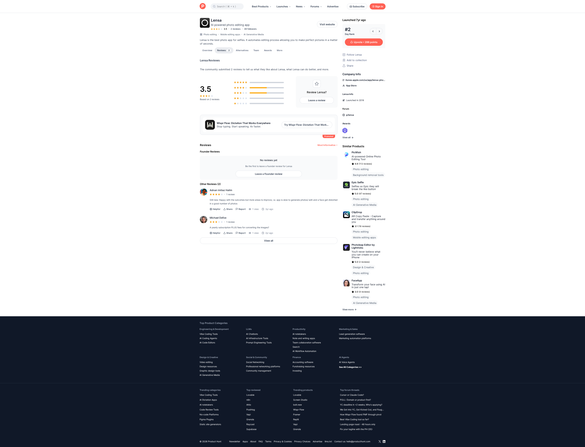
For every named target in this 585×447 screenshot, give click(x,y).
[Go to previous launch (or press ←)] (373, 31)
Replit (296, 419)
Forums (314, 6)
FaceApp (357, 280)
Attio (248, 404)
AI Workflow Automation (304, 351)
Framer (296, 414)
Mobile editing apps (230, 34)
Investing (297, 370)
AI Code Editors (207, 342)
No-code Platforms (209, 414)
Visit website (327, 24)
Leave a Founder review (268, 173)
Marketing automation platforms (355, 338)
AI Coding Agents (208, 338)
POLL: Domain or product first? (355, 399)
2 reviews (236, 29)
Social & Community (256, 357)
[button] (279, 50)
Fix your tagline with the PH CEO (356, 429)
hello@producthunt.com (358, 441)
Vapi (248, 414)
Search (296, 347)
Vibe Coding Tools (209, 334)
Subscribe (358, 6)
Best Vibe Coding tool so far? (354, 419)
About (253, 441)
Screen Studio (300, 399)
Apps (245, 441)
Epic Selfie (358, 182)
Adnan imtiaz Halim (221, 190)
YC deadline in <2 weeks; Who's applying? (361, 404)
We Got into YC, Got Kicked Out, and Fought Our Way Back (362, 409)
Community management (258, 370)
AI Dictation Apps (208, 399)
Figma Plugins (207, 419)
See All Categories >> (350, 367)
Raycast (250, 424)
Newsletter (234, 441)
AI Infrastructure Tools (257, 338)
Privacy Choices (302, 441)
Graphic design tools (210, 370)
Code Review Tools (209, 409)
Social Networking (255, 362)
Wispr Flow (298, 409)
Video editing (206, 362)
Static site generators (210, 424)
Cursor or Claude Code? (352, 395)
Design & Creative (363, 267)
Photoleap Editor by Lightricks (363, 246)
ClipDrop (357, 212)
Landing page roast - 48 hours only (357, 424)
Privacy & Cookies (283, 441)
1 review (230, 194)
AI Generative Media (254, 34)
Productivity (299, 329)
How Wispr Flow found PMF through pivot (360, 414)
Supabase (251, 429)
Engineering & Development (214, 329)
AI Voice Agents (347, 362)
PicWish (356, 152)
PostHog (250, 409)
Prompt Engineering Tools (259, 342)
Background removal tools (368, 175)
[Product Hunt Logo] (203, 6)
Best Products (260, 6)
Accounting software (303, 362)
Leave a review (316, 100)
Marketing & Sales (348, 329)
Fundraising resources (304, 366)
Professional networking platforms (263, 366)
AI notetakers (299, 334)
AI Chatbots (252, 334)
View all (268, 240)
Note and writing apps (304, 338)
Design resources (208, 366)
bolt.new (297, 404)
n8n (248, 399)
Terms (268, 441)
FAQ (261, 441)
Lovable (250, 395)
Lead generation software (352, 334)
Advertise (332, 6)
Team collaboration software (307, 342)
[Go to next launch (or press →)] (379, 31)
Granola (250, 419)
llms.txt (328, 441)
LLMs (249, 329)
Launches (282, 6)
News (299, 6)
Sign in (379, 6)
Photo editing (210, 34)
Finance (297, 357)
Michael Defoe (218, 217)
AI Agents (344, 357)
